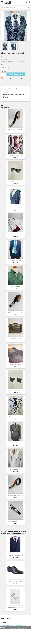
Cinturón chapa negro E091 (15, 129)
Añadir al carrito (16, 74)
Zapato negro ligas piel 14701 (15, 581)
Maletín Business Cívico (15, 338)
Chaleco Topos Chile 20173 (15, 155)
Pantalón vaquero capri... (15, 364)
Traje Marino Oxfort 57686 (15, 260)
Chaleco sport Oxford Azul (15, 208)
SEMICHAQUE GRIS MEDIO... (15, 443)
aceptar (2, 627)
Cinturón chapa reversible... (15, 495)
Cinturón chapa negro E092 (15, 312)
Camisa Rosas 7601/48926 (15, 234)
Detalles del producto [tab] (20, 89)
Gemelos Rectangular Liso (15, 390)
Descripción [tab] (8, 89)
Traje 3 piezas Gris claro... (15, 469)
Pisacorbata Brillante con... (15, 521)
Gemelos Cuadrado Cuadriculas (15, 182)
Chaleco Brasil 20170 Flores (15, 417)
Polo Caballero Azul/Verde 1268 (15, 286)
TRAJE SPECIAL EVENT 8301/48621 (15, 555)
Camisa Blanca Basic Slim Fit (15, 607)
